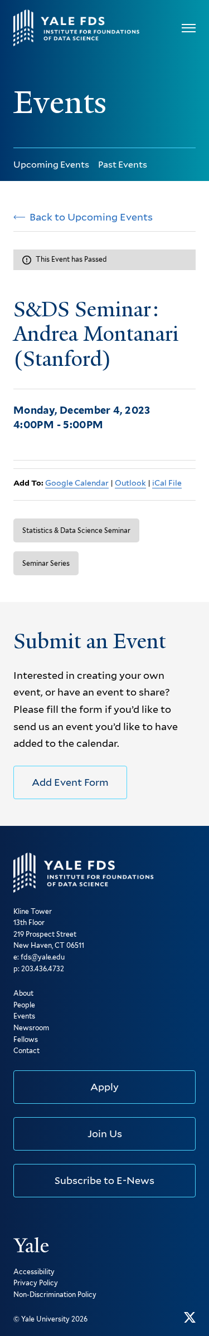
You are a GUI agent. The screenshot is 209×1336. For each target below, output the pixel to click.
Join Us (105, 1133)
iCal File (167, 482)
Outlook (130, 482)
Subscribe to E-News (104, 1180)
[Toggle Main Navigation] (189, 28)
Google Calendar (77, 482)
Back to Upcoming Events (91, 217)
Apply (104, 1087)
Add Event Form (70, 782)
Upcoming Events (51, 164)
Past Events (122, 164)
